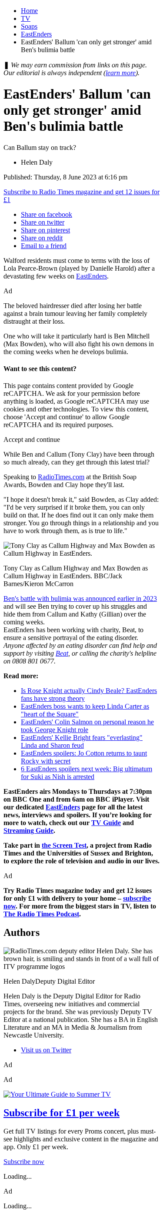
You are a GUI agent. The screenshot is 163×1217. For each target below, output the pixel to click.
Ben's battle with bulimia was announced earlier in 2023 (80, 598)
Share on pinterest (45, 230)
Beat (62, 653)
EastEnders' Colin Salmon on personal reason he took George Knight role (87, 725)
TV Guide (106, 822)
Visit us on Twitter (46, 1050)
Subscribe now (23, 1161)
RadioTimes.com (61, 477)
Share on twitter (42, 222)
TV (25, 18)
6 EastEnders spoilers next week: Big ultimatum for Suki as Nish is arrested (86, 772)
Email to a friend (44, 245)
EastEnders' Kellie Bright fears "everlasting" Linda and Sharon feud (82, 741)
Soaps (29, 26)
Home (29, 10)
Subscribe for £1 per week (61, 1112)
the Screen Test (64, 845)
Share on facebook (46, 214)
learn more (121, 72)
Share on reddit (42, 238)
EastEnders (36, 34)
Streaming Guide (28, 830)
